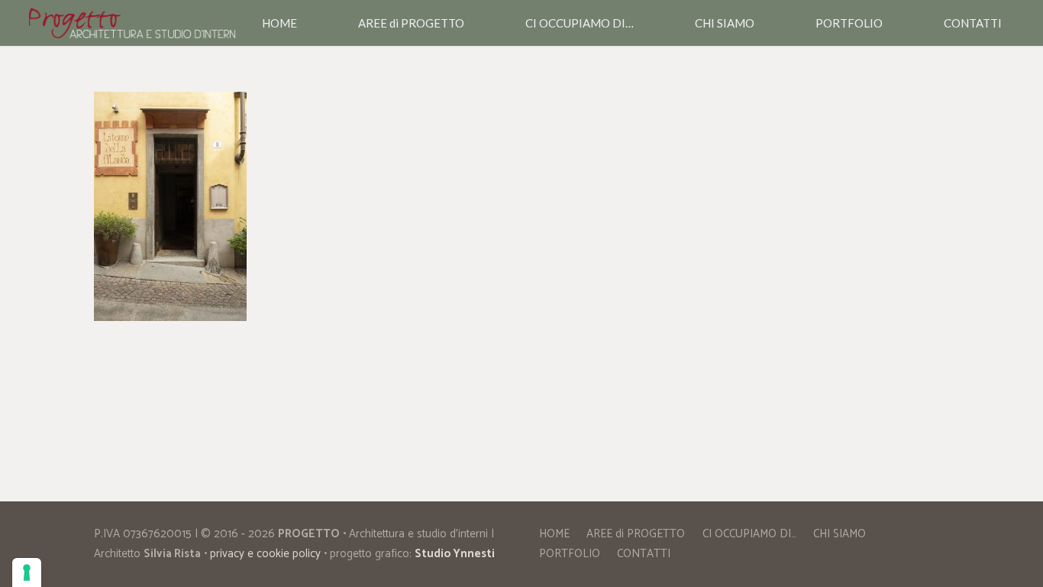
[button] (471, 23)
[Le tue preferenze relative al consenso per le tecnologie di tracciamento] (26, 572)
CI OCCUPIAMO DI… (749, 533)
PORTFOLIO (569, 553)
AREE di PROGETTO (635, 533)
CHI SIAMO (839, 533)
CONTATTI (643, 553)
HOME (554, 533)
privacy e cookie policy (265, 553)
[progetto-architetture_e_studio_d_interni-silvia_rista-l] (133, 23)
